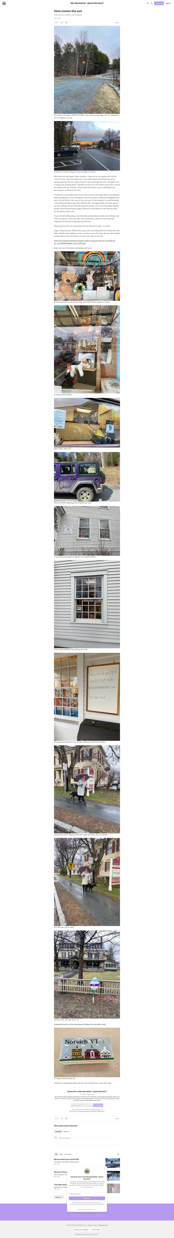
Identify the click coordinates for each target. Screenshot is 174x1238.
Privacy (90, 1225)
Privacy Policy (100, 1204)
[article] (87, 1163)
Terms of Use (95, 1202)
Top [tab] (56, 1154)
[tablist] (62, 1131)
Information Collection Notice (86, 1204)
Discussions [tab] (68, 1154)
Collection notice (103, 1225)
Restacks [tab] (66, 1131)
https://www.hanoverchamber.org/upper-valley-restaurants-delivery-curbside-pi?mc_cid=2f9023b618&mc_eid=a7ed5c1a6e (84, 242)
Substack (78, 1234)
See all (57, 1197)
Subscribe (159, 3)
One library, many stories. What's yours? (66, 1162)
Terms (95, 1225)
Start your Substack (82, 1229)
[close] (104, 1168)
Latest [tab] (61, 1154)
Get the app (96, 1229)
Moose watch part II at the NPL (66, 1159)
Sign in (168, 3)
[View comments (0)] (62, 22)
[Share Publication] (152, 3)
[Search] (148, 3)
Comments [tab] (58, 1131)
